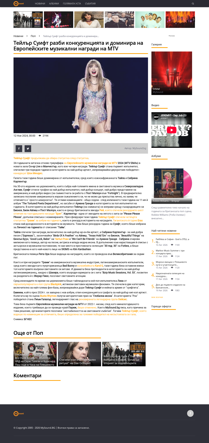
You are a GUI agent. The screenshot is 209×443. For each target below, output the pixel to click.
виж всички (157, 297)
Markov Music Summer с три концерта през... (170, 252)
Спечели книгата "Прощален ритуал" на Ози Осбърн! (77, 361)
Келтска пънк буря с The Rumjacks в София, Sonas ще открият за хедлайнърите (121, 360)
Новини (40, 3)
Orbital (156, 88)
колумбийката (90, 265)
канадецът (28, 173)
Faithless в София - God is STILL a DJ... (172, 240)
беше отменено (86, 307)
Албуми (54, 3)
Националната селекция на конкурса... (170, 275)
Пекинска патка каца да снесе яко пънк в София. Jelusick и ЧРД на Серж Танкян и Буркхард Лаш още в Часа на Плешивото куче (35, 361)
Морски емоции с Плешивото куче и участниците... (171, 263)
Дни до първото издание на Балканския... (170, 286)
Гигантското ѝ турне (128, 220)
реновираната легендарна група (103, 299)
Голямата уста (72, 3)
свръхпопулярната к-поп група (37, 284)
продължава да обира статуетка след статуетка (51, 158)
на (90, 162)
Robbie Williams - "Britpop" (166, 200)
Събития (90, 3)
